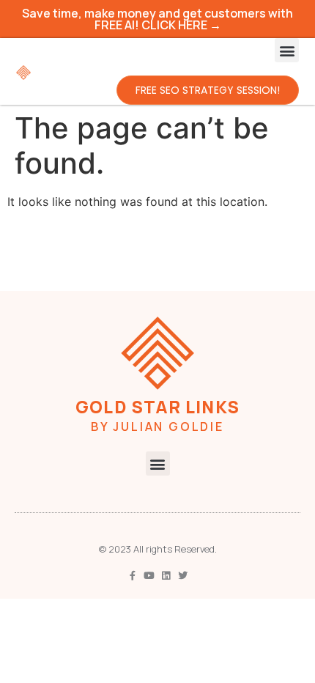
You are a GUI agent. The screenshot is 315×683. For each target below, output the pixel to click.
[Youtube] (149, 575)
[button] (287, 50)
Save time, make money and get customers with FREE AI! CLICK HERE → (157, 19)
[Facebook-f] (132, 575)
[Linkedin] (166, 575)
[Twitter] (183, 575)
